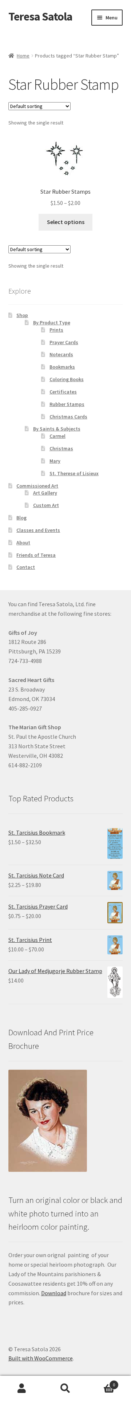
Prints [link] (56, 330)
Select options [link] (65, 222)
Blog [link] (21, 517)
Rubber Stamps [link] (66, 404)
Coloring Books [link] (66, 379)
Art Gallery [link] (45, 492)
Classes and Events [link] (38, 530)
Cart (101, 1382)
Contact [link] (25, 567)
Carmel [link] (57, 436)
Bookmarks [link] (62, 367)
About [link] (23, 542)
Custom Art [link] (46, 505)
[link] (65, 174)
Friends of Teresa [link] (36, 555)
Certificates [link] (63, 391)
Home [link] (23, 55)
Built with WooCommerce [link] (40, 1358)
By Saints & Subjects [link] (56, 428)
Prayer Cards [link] (63, 342)
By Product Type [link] (51, 322)
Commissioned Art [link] (37, 485)
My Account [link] (22, 1388)
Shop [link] (22, 315)
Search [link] (65, 1388)
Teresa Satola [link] (40, 16)
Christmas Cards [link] (68, 416)
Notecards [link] (61, 354)
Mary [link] (54, 461)
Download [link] (53, 1293)
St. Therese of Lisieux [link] (74, 473)
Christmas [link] (61, 448)
